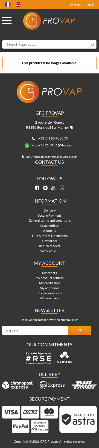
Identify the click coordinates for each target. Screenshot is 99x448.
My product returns (49, 278)
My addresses (49, 288)
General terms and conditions (50, 220)
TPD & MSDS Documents (50, 236)
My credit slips (49, 283)
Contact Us (49, 162)
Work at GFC (49, 251)
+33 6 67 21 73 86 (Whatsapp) (53, 145)
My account (49, 263)
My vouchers (49, 298)
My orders (49, 273)
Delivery (50, 210)
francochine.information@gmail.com (55, 156)
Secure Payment (49, 215)
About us (49, 231)
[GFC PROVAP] (49, 21)
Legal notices (49, 225)
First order (49, 241)
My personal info (50, 293)
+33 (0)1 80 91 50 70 (53, 138)
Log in (90, 4)
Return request (49, 246)
